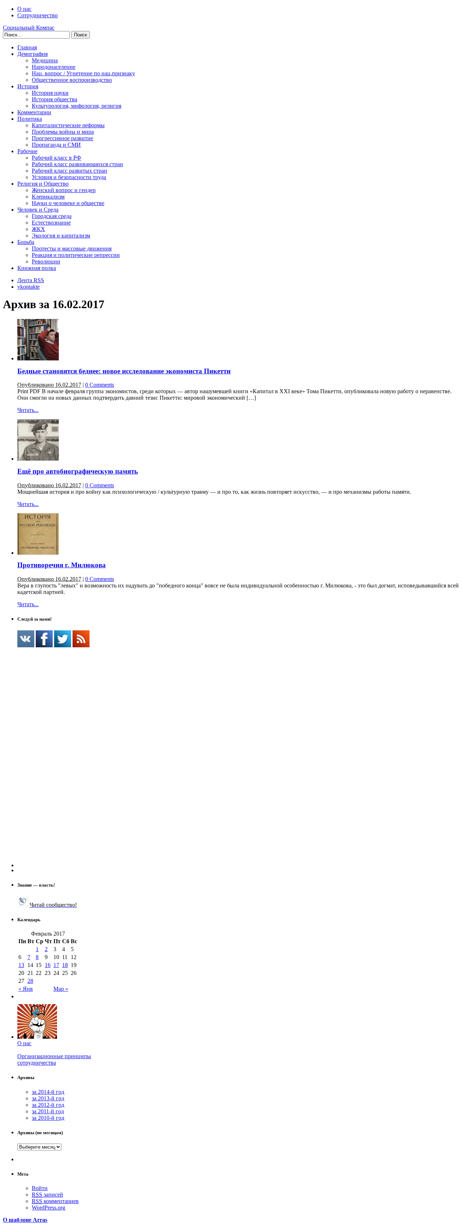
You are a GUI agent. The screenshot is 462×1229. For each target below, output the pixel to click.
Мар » (60, 989)
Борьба (25, 242)
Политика (29, 119)
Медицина (45, 60)
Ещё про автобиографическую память (77, 471)
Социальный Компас (29, 28)
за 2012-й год (48, 1105)
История (27, 86)
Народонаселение (53, 67)
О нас (24, 9)
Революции (46, 261)
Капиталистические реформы (68, 125)
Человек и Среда (37, 210)
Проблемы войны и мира (63, 132)
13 (21, 965)
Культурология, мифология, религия (76, 106)
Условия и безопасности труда (69, 177)
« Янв (25, 989)
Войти (40, 1188)
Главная (27, 47)
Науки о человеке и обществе (68, 203)
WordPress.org (48, 1207)
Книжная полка (36, 268)
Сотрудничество (37, 15)
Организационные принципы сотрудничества (54, 1059)
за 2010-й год (48, 1118)
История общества (54, 99)
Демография (32, 54)
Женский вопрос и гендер (64, 190)
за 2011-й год (48, 1111)
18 (65, 965)
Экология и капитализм (61, 235)
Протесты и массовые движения (72, 248)
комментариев (55, 1201)
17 (56, 965)
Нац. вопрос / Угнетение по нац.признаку (83, 73)
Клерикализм (48, 197)
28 (30, 981)
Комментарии (34, 112)
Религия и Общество (43, 184)
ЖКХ (38, 229)
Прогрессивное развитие (62, 138)
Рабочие (27, 151)
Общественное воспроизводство (72, 80)
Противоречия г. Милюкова (61, 565)
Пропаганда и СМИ (56, 145)
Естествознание (51, 222)
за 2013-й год (48, 1098)
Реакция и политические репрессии (76, 255)
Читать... (28, 410)
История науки (50, 93)
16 (48, 965)
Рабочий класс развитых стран (69, 171)
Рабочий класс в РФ (56, 158)
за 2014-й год (48, 1092)
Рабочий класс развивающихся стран (77, 164)
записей (47, 1195)
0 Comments (99, 385)
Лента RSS (30, 280)
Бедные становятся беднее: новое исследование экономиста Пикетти (124, 371)
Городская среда (51, 216)
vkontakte (28, 287)
